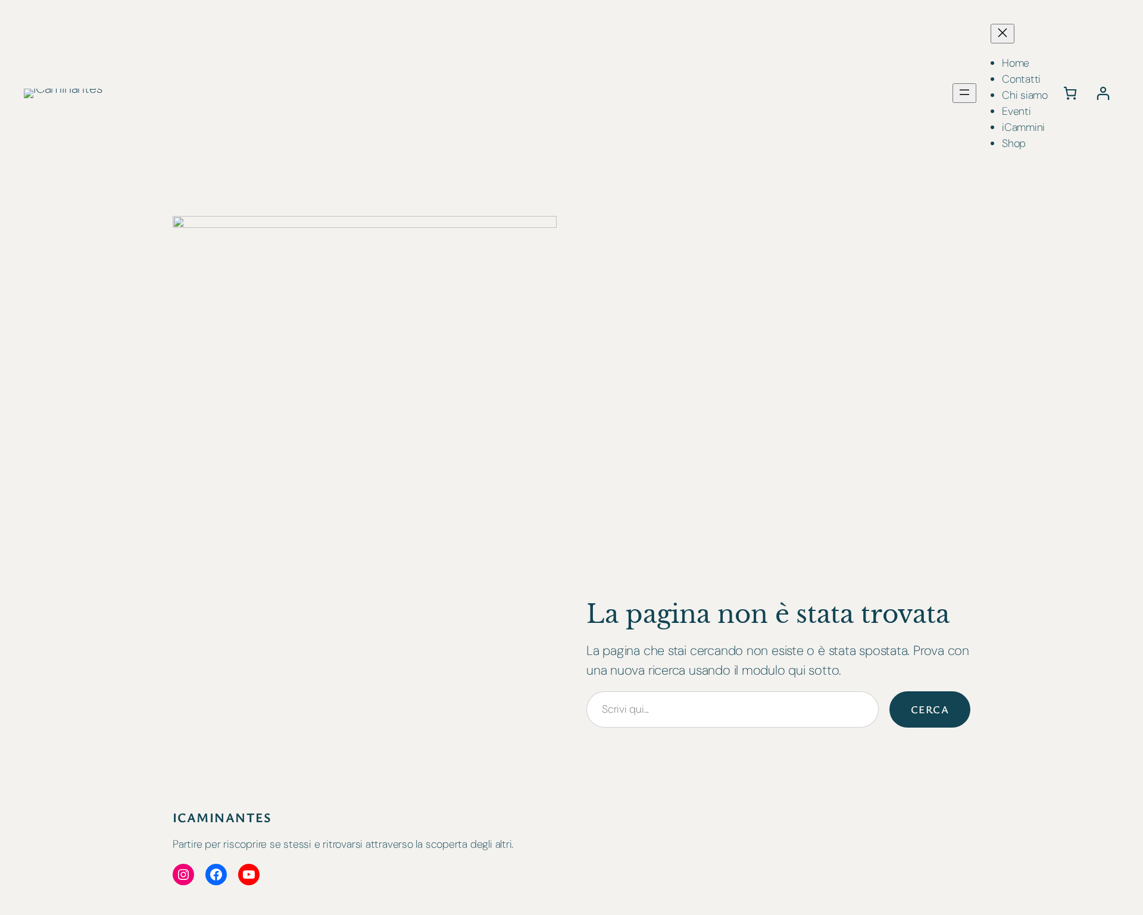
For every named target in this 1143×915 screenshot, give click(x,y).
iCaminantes (222, 817)
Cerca (930, 709)
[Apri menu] (964, 93)
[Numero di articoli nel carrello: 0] (1070, 93)
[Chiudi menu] (1002, 33)
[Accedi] (1102, 93)
